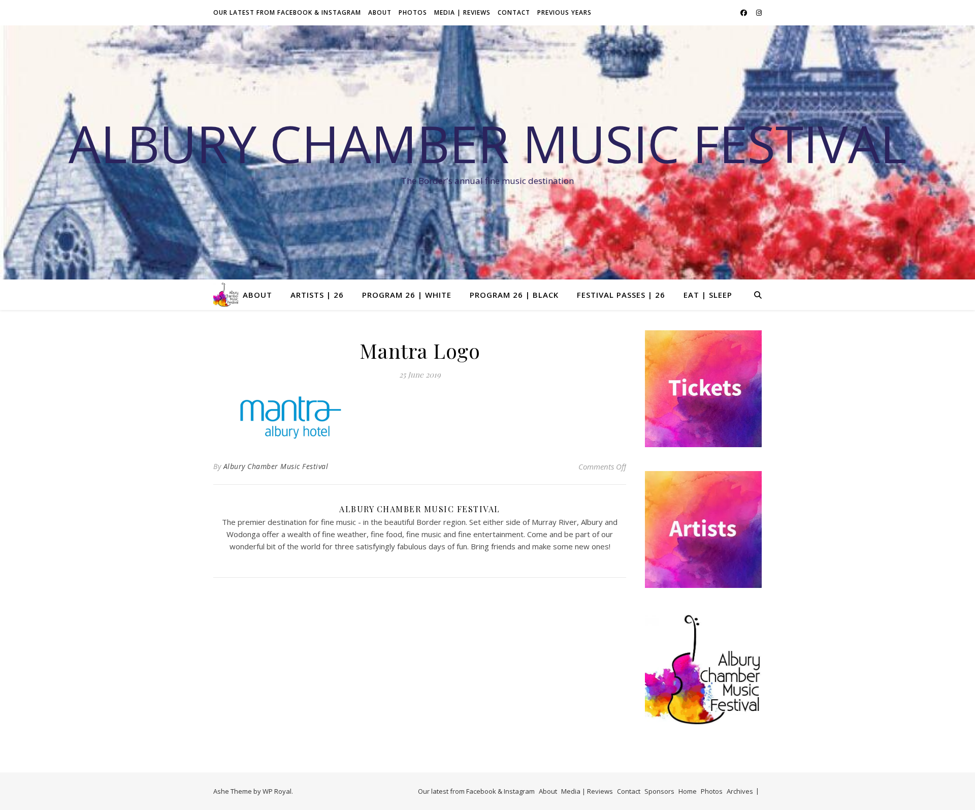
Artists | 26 (317, 295)
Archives (740, 791)
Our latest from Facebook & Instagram (287, 12)
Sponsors (659, 791)
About (380, 12)
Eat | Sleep (708, 295)
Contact (514, 12)
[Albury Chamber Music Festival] (226, 294)
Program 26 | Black (514, 295)
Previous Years (564, 12)
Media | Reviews (462, 12)
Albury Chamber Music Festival (487, 143)
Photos (413, 12)
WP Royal (277, 791)
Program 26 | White (406, 295)
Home (687, 791)
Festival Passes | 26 (621, 295)
